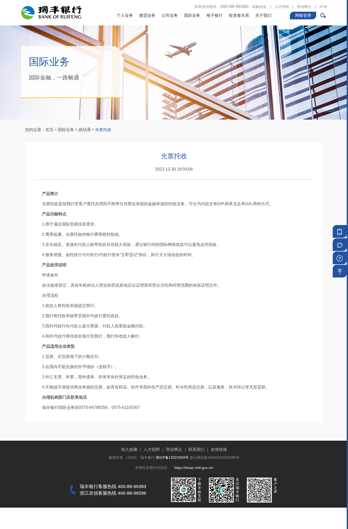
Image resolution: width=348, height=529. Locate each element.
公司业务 (170, 15)
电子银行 (214, 15)
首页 (49, 130)
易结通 (84, 130)
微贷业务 (147, 15)
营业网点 (304, 7)
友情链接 (219, 449)
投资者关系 (239, 15)
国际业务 (192, 15)
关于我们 (263, 15)
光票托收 (103, 130)
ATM (323, 7)
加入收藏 (129, 449)
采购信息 (259, 7)
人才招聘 (282, 7)
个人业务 (125, 15)
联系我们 (196, 449)
